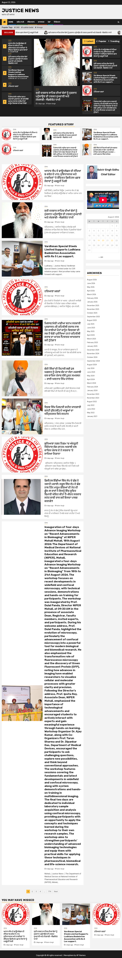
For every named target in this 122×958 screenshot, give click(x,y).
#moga (40, 27)
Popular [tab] (102, 41)
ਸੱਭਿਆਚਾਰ (31, 22)
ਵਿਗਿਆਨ (57, 22)
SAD (18, 27)
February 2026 (92, 298)
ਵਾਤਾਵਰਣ (41, 22)
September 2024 (93, 361)
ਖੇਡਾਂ (49, 22)
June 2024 (91, 372)
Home (10, 22)
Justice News (20, 10)
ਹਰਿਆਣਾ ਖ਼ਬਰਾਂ (13, 86)
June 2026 (91, 283)
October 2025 (92, 313)
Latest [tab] (89, 41)
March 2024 (91, 383)
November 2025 (93, 309)
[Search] (118, 22)
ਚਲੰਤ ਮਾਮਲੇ (20, 22)
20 (103, 240)
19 (98, 240)
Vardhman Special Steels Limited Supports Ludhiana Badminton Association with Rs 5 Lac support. (18, 74)
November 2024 (93, 353)
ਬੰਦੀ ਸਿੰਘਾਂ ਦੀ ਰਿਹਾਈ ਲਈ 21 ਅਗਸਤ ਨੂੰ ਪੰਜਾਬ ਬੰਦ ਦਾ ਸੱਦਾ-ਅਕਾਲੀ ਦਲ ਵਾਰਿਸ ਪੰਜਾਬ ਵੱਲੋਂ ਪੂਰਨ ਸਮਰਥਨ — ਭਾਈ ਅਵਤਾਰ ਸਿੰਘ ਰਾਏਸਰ (105, 151)
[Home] (4, 22)
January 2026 (92, 302)
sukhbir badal (28, 27)
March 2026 (91, 294)
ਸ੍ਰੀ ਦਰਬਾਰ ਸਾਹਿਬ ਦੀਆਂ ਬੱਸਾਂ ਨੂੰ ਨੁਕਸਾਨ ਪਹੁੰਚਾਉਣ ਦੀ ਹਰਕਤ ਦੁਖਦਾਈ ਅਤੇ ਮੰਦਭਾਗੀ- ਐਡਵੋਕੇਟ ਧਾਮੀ (46, 32)
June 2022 (91, 409)
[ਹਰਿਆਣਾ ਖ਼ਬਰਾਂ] (87, 90)
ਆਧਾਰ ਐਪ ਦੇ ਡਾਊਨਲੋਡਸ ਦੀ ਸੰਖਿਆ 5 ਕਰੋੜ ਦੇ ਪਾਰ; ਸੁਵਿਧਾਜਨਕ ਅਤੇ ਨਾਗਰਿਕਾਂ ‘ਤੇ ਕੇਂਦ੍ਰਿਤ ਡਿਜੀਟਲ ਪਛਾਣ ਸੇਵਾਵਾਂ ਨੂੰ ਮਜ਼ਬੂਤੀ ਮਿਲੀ (18, 47)
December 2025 (93, 305)
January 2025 (92, 346)
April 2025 (91, 335)
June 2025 (91, 328)
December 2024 (93, 350)
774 (49, 891)
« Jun (101, 257)
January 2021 (92, 416)
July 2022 (90, 405)
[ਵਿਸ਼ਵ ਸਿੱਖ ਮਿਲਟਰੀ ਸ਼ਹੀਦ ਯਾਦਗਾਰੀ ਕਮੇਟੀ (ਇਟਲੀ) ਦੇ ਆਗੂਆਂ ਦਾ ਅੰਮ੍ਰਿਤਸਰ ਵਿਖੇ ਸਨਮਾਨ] (22, 416)
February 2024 (92, 387)
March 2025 (91, 339)
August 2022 (92, 402)
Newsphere (69, 955)
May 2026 (90, 287)
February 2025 (92, 342)
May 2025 (90, 331)
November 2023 (93, 398)
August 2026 (92, 280)
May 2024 (90, 376)
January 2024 (92, 390)
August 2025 (92, 320)
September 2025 (93, 317)
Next (56, 891)
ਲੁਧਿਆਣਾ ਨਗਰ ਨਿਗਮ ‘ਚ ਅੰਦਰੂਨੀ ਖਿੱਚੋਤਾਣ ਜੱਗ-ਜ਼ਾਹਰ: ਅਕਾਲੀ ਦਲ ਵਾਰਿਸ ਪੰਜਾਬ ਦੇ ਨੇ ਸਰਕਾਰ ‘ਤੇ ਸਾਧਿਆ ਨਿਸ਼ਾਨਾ (61, 448)
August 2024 (92, 365)
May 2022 (90, 413)
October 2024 (92, 357)
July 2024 (90, 368)
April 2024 (91, 379)
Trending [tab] (114, 41)
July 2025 (90, 324)
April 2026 (91, 291)
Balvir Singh (52, 107)
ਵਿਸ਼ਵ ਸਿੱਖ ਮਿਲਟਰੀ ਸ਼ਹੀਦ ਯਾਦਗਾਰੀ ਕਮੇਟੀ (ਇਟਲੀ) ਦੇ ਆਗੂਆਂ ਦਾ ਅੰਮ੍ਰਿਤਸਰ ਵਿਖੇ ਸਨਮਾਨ (62, 410)
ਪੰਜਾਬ (9, 40)
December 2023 (93, 394)
